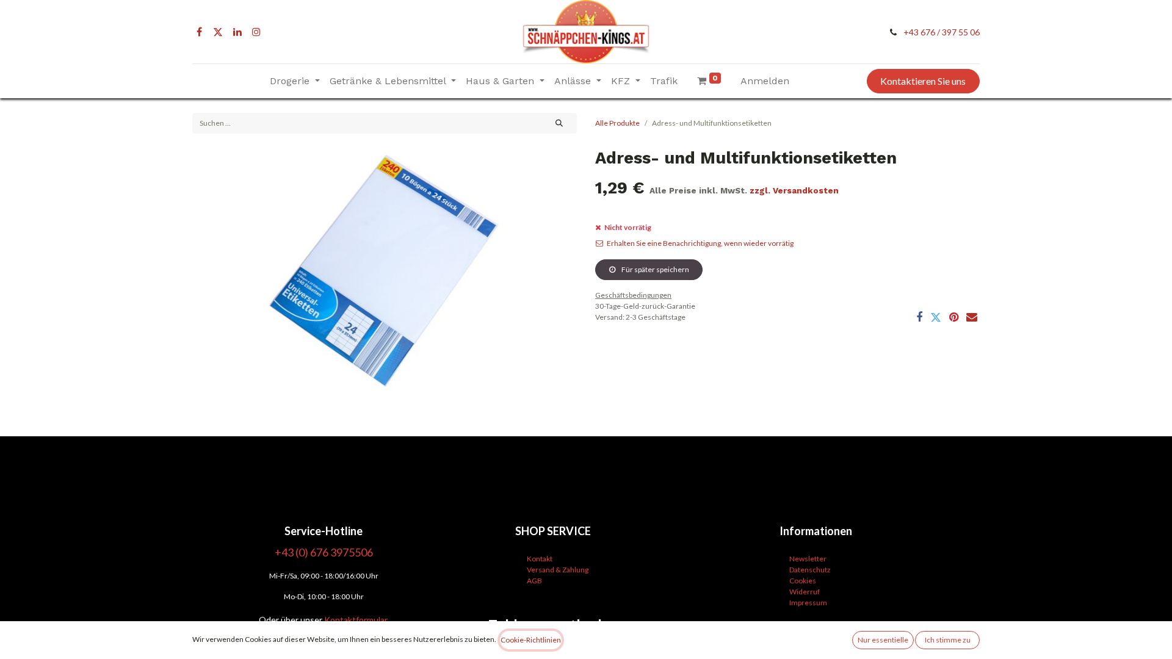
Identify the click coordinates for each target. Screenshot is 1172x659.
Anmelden (764, 81)
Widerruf (804, 591)
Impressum (808, 602)
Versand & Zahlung (557, 569)
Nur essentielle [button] (883, 639)
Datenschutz (810, 569)
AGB (534, 580)
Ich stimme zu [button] (948, 639)
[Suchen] (559, 123)
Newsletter (808, 558)
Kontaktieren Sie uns (923, 81)
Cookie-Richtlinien (531, 639)
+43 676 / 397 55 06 (941, 32)
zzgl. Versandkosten (794, 190)
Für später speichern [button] (654, 269)
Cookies (802, 580)
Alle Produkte (617, 123)
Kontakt (539, 558)
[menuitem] (663, 81)
